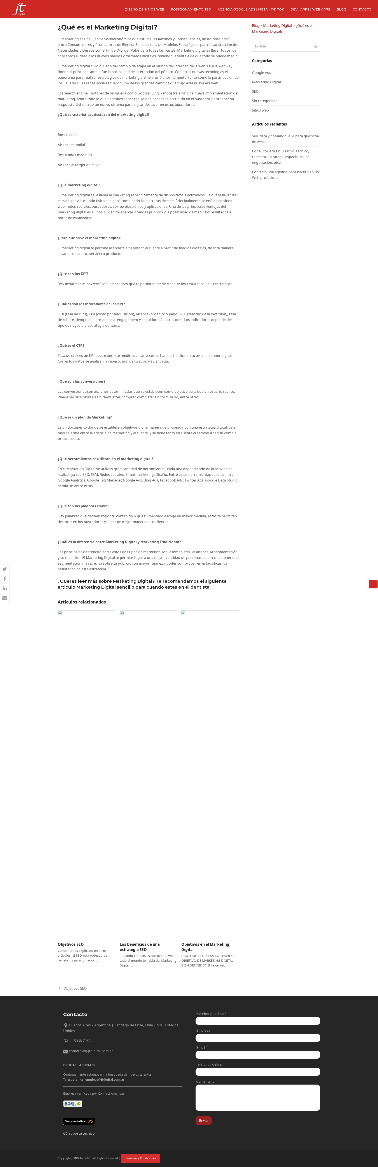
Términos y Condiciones (140, 1158)
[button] (5, 569)
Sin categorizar (264, 100)
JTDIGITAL (78, 1158)
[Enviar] (315, 46)
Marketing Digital (266, 82)
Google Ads (261, 72)
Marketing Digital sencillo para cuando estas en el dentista (143, 587)
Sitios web (260, 110)
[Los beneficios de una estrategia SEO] (148, 774)
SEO (255, 91)
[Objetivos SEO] (86, 774)
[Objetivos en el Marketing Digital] (210, 774)
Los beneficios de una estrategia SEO (140, 947)
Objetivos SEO (71, 944)
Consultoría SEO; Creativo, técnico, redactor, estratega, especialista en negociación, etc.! (281, 157)
